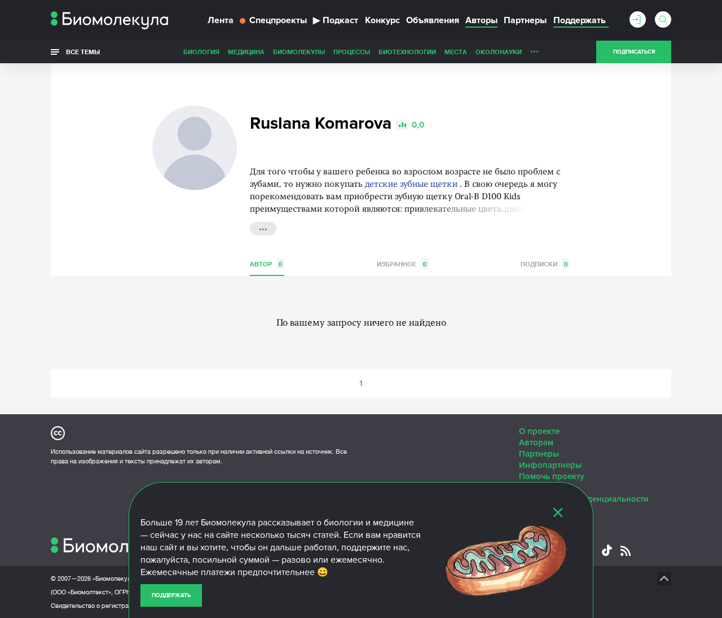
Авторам (536, 442)
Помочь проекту (551, 476)
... (534, 49)
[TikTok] (607, 550)
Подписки (544, 264)
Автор (266, 264)
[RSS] (625, 551)
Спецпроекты (278, 20)
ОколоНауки (499, 51)
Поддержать (171, 595)
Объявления (432, 20)
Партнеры (525, 20)
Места (455, 51)
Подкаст (335, 20)
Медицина (246, 51)
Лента (221, 20)
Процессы (351, 51)
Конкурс (382, 20)
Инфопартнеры (550, 465)
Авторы (481, 20)
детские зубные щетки (411, 185)
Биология (201, 51)
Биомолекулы (299, 51)
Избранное (401, 264)
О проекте (539, 431)
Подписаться (634, 52)
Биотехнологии (407, 51)
